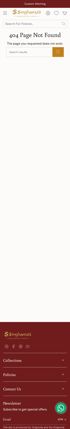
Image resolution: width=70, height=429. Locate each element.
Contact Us (12, 388)
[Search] (64, 24)
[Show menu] (5, 13)
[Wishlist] (56, 13)
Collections (12, 360)
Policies (9, 374)
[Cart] (65, 13)
